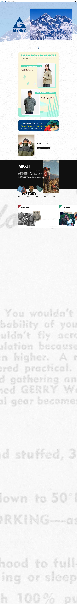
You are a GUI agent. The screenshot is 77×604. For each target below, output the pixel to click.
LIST (47, 143)
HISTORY (8, 1)
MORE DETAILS (40, 148)
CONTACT (14, 1)
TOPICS (12, 1)
